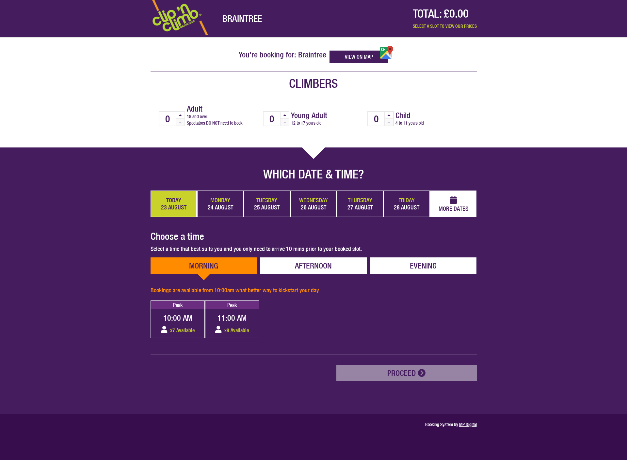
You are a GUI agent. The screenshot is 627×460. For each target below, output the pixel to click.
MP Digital (468, 424)
